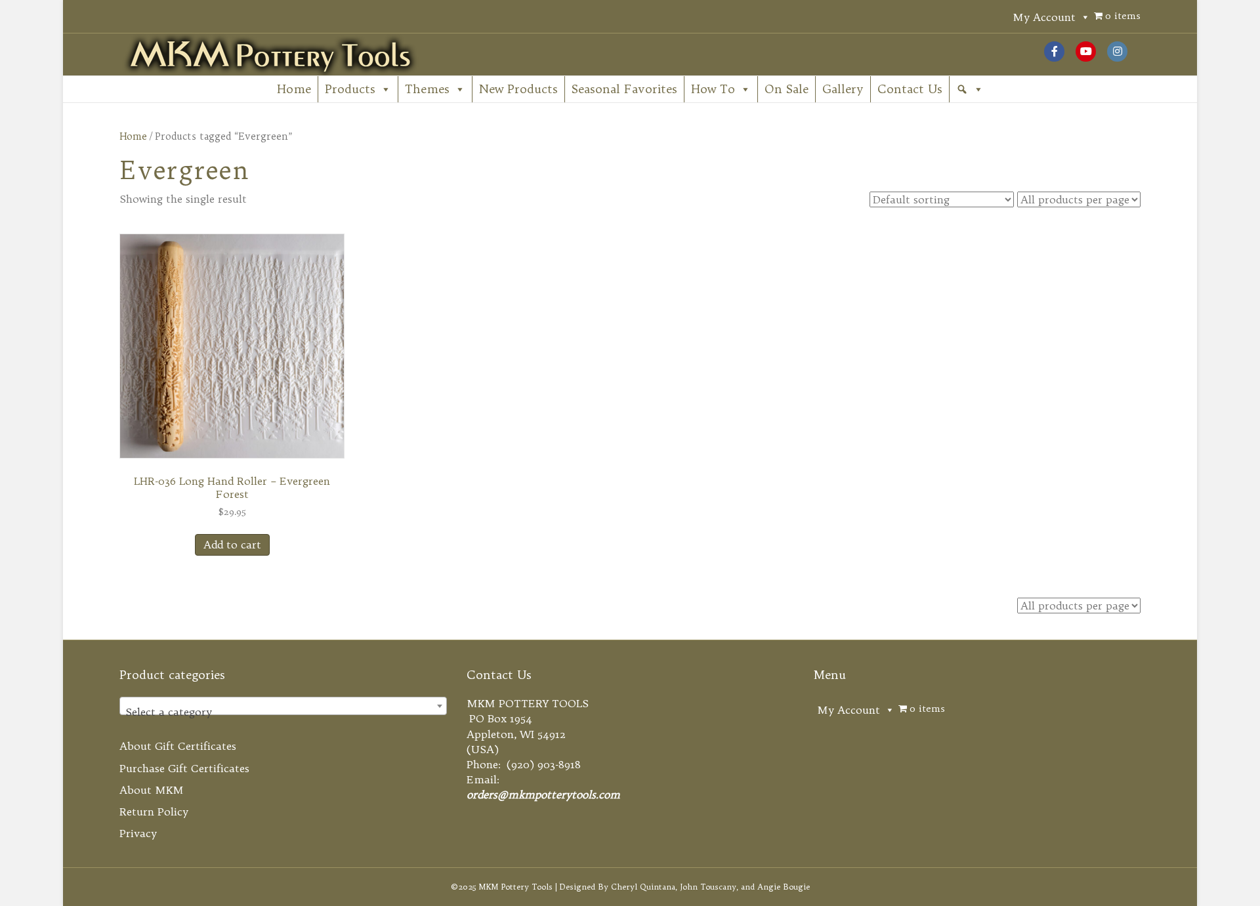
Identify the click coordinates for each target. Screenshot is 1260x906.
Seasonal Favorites (624, 88)
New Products (518, 88)
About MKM (151, 789)
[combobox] (282, 706)
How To (713, 88)
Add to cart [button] (232, 544)
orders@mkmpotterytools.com (543, 794)
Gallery (843, 88)
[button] (970, 89)
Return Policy (153, 811)
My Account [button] (1044, 17)
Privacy (138, 833)
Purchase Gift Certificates (184, 768)
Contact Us (909, 88)
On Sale (786, 88)
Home (294, 88)
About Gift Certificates (177, 745)
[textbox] (283, 711)
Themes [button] (427, 88)
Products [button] (350, 88)
